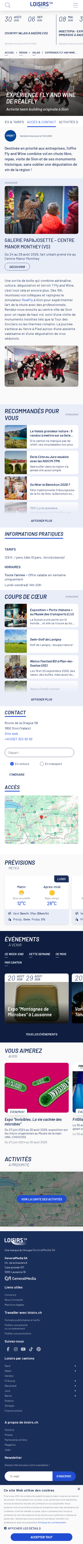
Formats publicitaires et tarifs (22, 1320)
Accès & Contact (41, 122)
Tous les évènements (41, 1034)
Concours (10, 1294)
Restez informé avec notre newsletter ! (27, 1465)
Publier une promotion (18, 1333)
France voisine (13, 1410)
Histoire (9, 1429)
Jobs (8, 1449)
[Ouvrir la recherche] (7, 5)
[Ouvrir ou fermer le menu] (75, 5)
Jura (7, 1390)
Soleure (9, 1400)
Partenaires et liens (16, 1439)
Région (23, 52)
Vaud (7, 1365)
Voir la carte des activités (41, 1199)
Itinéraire (17, 774)
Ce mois (61, 954)
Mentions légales (14, 1304)
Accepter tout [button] (41, 1537)
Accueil (9, 52)
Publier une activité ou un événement (16, 1326)
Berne (8, 1395)
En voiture (22, 763)
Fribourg (10, 1380)
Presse (9, 1434)
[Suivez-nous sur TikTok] (31, 1349)
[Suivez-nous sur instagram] (15, 1349)
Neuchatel (10, 1385)
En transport (53, 763)
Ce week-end (14, 954)
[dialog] (41, 1514)
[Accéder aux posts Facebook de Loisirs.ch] (8, 1349)
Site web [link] (11, 733)
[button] (41, 1528)
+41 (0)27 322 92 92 (19, 739)
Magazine (10, 1444)
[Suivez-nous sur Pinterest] (38, 1349)
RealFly (27, 300)
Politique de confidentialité (52, 1522)
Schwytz (9, 1405)
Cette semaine (39, 954)
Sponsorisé (11, 182)
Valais (36, 52)
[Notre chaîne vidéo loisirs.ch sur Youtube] (23, 1349)
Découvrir (17, 267)
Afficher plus (41, 520)
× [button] (78, 1489)
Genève (9, 1375)
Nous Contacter (14, 1299)
